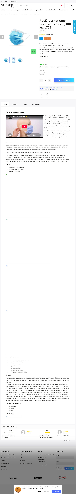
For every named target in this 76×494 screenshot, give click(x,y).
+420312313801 (41, 461)
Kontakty (22, 458)
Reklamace (3, 466)
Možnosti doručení (63, 67)
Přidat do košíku (65, 80)
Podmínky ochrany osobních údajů (8, 458)
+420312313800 (41, 459)
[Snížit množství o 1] (41, 80)
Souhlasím (57, 491)
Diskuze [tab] (25, 104)
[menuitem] (4, 10)
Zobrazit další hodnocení (68, 441)
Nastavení (38, 491)
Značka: (42, 32)
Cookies (3, 460)
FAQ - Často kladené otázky (26, 463)
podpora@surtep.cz (42, 457)
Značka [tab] (36, 104)
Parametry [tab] (15, 104)
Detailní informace (43, 56)
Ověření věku (4, 469)
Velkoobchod (22, 460)
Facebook (42, 465)
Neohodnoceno (49, 34)
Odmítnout (46, 491)
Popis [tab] (5, 104)
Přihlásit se (69, 468)
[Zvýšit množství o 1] (49, 80)
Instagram (46, 465)
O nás (21, 455)
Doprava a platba (5, 463)
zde (43, 488)
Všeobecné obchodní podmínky (8, 455)
